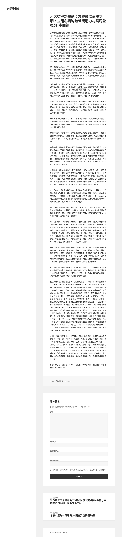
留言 (52, 412)
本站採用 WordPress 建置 (58, 532)
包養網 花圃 (93, 316)
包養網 (71, 296)
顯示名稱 (53, 442)
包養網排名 (81, 87)
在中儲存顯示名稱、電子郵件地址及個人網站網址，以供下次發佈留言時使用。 (80, 470)
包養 (63, 33)
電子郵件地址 (55, 451)
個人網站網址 (54, 460)
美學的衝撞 (13, 8)
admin (69, 381)
